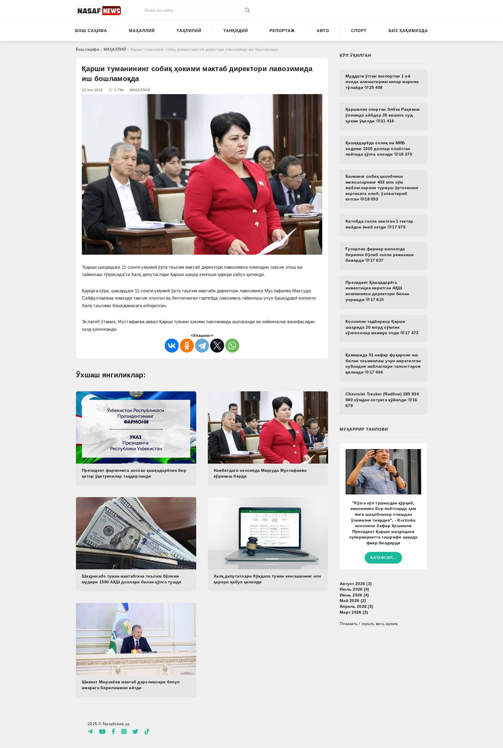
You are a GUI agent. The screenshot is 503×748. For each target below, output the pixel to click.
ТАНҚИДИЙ (235, 30)
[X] (217, 346)
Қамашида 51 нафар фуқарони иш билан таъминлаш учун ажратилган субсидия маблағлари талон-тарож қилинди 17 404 (383, 363)
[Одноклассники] (187, 346)
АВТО (323, 30)
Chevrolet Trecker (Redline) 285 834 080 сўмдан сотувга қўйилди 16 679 (382, 400)
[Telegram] (202, 346)
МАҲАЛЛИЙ (142, 30)
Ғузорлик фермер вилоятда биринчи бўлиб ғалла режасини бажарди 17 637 (380, 255)
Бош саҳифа (91, 30)
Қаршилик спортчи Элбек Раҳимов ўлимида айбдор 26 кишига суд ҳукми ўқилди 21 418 (383, 115)
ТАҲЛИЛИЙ (189, 30)
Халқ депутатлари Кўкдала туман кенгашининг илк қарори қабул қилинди (267, 579)
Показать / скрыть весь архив (368, 623)
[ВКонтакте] (172, 346)
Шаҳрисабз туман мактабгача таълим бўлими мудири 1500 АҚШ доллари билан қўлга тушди (131, 579)
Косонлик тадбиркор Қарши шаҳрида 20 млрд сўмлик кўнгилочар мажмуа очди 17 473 (382, 327)
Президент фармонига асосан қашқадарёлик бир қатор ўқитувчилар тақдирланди (134, 473)
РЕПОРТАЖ (282, 30)
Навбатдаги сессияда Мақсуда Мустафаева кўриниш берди (260, 473)
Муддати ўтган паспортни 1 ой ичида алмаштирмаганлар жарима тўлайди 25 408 (382, 82)
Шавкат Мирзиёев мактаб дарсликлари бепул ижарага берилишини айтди (131, 685)
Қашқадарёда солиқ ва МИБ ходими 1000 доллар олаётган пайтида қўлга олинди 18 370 (379, 148)
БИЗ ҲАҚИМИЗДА (408, 30)
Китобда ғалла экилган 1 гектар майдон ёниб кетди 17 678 (379, 224)
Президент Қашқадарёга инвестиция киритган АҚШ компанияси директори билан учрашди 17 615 (377, 291)
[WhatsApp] (232, 346)
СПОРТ (359, 30)
